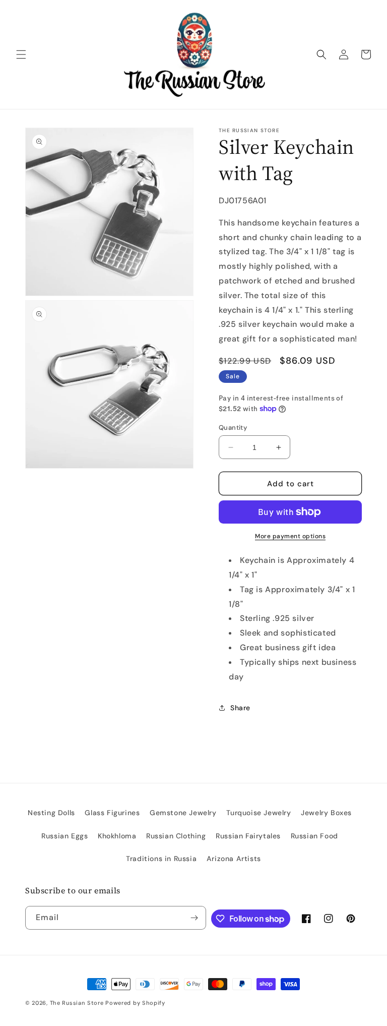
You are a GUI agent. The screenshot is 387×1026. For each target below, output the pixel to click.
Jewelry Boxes (326, 812)
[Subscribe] (194, 918)
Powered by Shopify (135, 1002)
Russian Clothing (176, 835)
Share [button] (240, 707)
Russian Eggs (64, 835)
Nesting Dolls (51, 812)
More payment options (290, 536)
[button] (21, 54)
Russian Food (314, 835)
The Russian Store (77, 1002)
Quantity (233, 427)
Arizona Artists (234, 858)
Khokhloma (117, 835)
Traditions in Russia (161, 858)
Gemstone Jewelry (183, 812)
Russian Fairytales (248, 835)
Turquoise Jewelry (258, 812)
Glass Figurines (112, 812)
